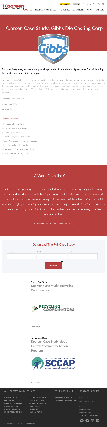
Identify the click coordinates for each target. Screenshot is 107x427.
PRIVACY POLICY (31, 423)
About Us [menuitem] (27, 10)
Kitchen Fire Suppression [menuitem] (13, 412)
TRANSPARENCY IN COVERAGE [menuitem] (88, 415)
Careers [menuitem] (100, 10)
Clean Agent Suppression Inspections (20, 141)
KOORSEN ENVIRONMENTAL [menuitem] (63, 397)
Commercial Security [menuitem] (36, 400)
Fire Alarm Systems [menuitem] (11, 406)
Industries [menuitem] (64, 10)
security (100, 204)
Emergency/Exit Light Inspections (18, 149)
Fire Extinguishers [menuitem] (10, 397)
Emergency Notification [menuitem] (37, 403)
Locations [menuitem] (78, 10)
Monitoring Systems (19, 154)
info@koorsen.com (86, 401)
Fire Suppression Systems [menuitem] (37, 397)
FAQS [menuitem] (81, 406)
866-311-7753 (83, 397)
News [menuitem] (89, 10)
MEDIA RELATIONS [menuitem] (85, 412)
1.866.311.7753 (93, 4)
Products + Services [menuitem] (45, 10)
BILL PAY (77, 4)
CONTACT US (64, 4)
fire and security (17, 194)
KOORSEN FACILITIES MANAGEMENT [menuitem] (66, 400)
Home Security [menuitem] (34, 409)
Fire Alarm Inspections (13, 124)
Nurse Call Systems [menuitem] (35, 412)
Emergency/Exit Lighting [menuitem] (13, 403)
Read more (35, 327)
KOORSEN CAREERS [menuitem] (85, 409)
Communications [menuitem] (35, 406)
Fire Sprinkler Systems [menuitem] (12, 409)
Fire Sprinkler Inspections (15, 128)
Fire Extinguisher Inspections (16, 145)
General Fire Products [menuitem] (12, 400)
